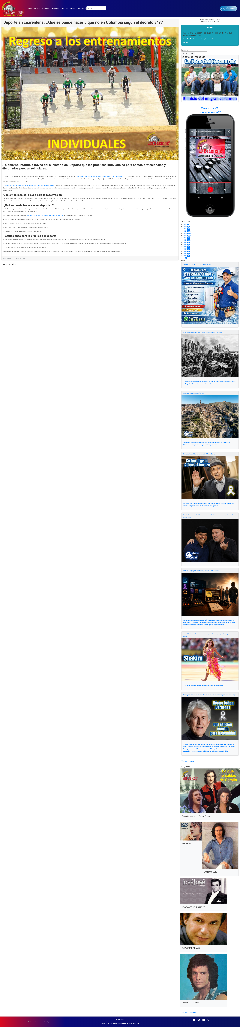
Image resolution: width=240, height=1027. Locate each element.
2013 (186, 256)
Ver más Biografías (189, 1012)
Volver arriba (120, 1019)
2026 (186, 226)
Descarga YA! (210, 108)
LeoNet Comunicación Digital (42, 1022)
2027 (186, 224)
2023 (187, 233)
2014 (186, 253)
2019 (186, 242)
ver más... (186, 42)
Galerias (72, 8)
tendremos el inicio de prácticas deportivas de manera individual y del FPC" (102, 176)
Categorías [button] (45, 8)
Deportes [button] (55, 8)
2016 (186, 249)
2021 (187, 238)
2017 (186, 247)
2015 (186, 251)
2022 (187, 235)
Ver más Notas (187, 761)
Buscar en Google (188, 53)
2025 (187, 229)
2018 (186, 244)
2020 (187, 240)
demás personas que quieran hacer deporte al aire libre (45, 215)
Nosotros (36, 8)
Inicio (29, 8)
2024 (187, 231)
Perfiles (65, 8)
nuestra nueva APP (210, 112)
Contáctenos (81, 8)
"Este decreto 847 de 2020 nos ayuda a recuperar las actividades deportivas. (29, 185)
